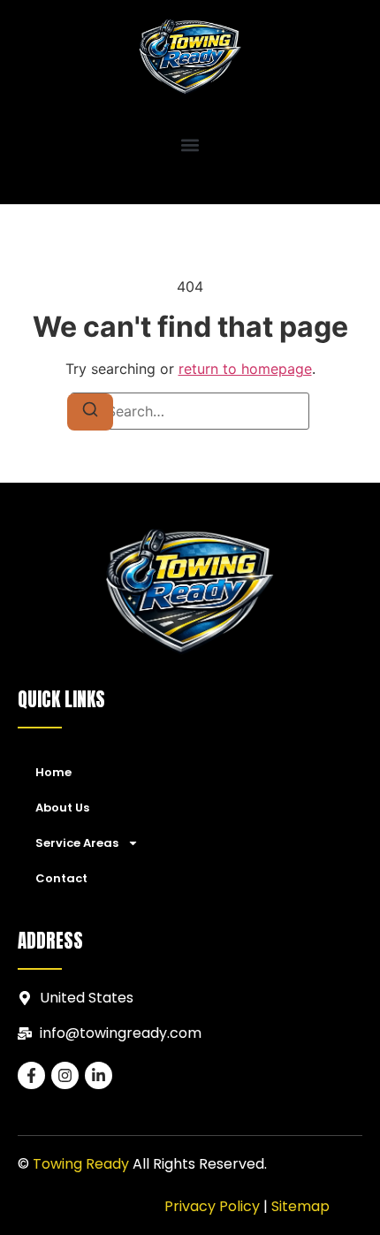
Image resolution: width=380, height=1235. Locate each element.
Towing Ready (81, 1164)
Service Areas (76, 843)
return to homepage (245, 368)
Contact (61, 878)
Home (53, 772)
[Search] (90, 412)
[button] (190, 145)
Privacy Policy (212, 1206)
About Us (62, 807)
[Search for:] (190, 411)
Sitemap (300, 1206)
